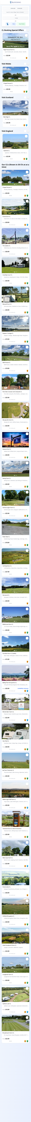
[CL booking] (15, 2)
